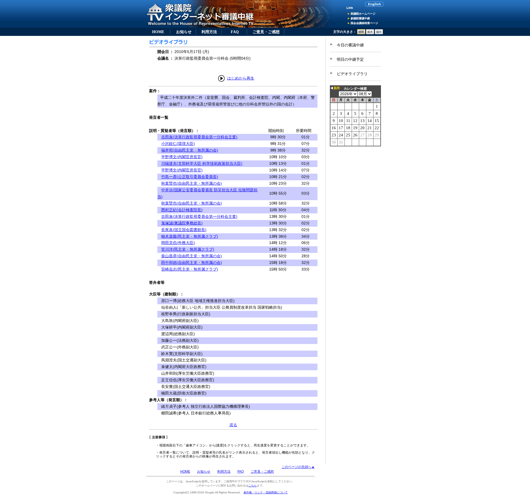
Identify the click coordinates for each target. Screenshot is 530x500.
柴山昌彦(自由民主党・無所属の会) (191, 256)
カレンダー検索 (355, 89)
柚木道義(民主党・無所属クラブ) (189, 236)
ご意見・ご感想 (266, 32)
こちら (252, 485)
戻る (233, 425)
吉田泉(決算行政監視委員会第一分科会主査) (199, 137)
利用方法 (209, 32)
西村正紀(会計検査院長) (182, 210)
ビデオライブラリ (352, 74)
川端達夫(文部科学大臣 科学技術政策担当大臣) (201, 163)
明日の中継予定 (350, 59)
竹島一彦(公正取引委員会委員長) (189, 176)
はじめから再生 (240, 78)
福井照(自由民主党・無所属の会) (189, 150)
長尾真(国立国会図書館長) (183, 229)
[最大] (379, 33)
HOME (158, 32)
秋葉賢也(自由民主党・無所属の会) (191, 183)
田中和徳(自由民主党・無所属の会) (191, 262)
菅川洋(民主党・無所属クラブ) (187, 249)
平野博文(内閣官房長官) (182, 157)
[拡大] (370, 33)
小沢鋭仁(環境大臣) (178, 143)
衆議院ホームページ (363, 13)
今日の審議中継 (350, 45)
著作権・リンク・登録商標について (265, 492)
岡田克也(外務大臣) (178, 242)
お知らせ (184, 32)
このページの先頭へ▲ (298, 467)
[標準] (361, 33)
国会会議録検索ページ (364, 23)
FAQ (235, 32)
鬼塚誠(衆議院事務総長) (182, 223)
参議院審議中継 (360, 18)
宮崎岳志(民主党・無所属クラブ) (189, 269)
